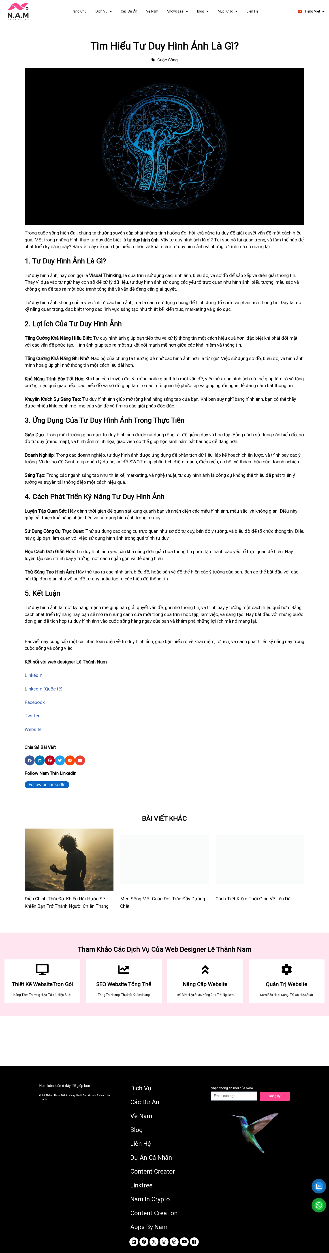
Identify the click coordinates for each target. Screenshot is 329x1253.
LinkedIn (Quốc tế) (43, 689)
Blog (200, 11)
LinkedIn (33, 675)
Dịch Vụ (101, 11)
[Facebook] (143, 1241)
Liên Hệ (252, 11)
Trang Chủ (78, 11)
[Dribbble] (174, 1241)
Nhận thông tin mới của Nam (232, 1088)
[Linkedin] (133, 1241)
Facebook (35, 702)
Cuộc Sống (167, 59)
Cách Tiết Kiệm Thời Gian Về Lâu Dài (254, 898)
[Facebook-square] (194, 1241)
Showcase (175, 11)
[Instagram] (164, 1241)
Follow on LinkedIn (47, 784)
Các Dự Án (129, 11)
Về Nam (152, 11)
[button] (30, 760)
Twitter (32, 715)
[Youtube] (184, 1241)
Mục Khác (225, 11)
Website (33, 729)
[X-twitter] (154, 1241)
